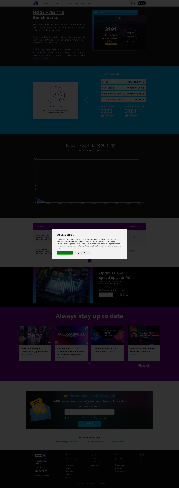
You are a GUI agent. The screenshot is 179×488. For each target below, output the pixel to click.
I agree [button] (60, 253)
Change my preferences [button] (82, 253)
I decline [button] (68, 253)
